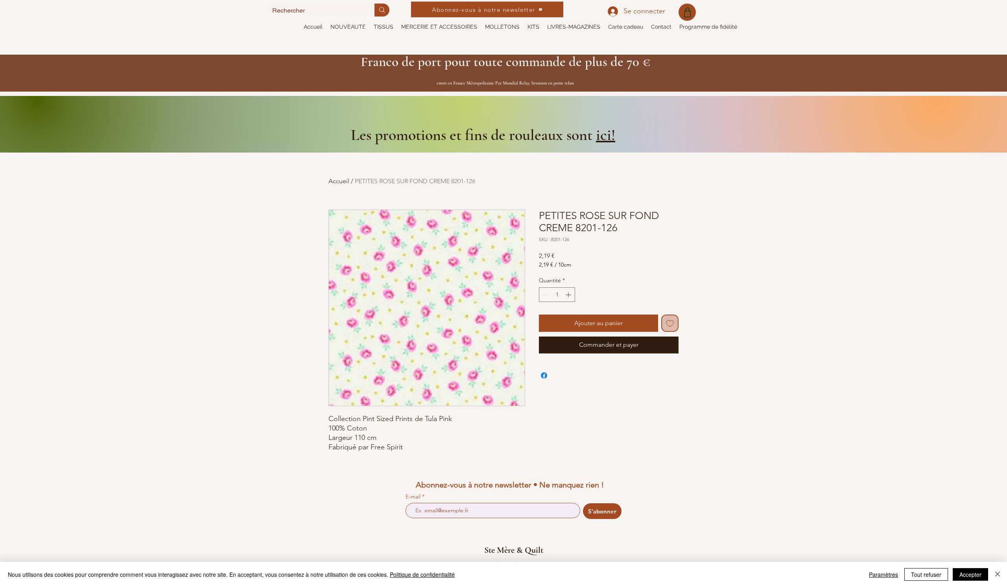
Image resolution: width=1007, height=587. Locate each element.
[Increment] (569, 295)
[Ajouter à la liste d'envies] (670, 323)
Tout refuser (926, 574)
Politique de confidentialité (422, 574)
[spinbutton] (557, 295)
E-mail (414, 496)
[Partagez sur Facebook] (544, 375)
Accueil (338, 181)
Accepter (970, 574)
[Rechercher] (381, 10)
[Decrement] (545, 295)
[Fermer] (997, 574)
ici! (605, 134)
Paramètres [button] (883, 574)
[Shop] (687, 12)
